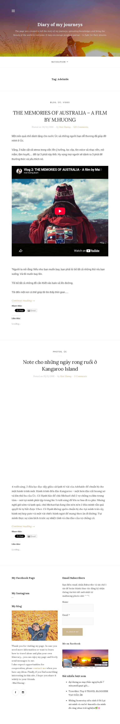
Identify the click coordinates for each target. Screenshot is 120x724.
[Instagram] (23, 692)
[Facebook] (15, 692)
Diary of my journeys (60, 24)
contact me (40, 668)
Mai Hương (64, 127)
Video (66, 103)
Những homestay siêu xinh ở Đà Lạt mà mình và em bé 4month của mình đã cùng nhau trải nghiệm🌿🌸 (87, 704)
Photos (57, 352)
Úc (59, 103)
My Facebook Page (23, 577)
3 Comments (80, 376)
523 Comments (80, 127)
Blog (53, 103)
